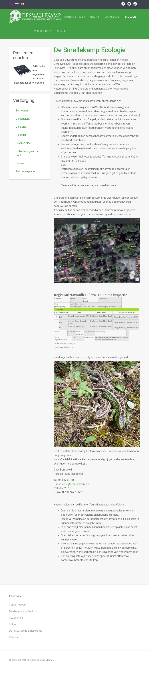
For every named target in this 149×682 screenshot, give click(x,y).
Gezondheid (16, 617)
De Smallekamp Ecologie (90, 50)
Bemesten (22, 110)
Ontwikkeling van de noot (27, 153)
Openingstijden (74, 16)
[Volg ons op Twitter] (129, 3)
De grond (21, 126)
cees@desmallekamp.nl (63, 347)
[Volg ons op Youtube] (135, 3)
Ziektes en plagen (26, 171)
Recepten (14, 637)
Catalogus (112, 16)
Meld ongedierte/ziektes (23, 611)
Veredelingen (43, 31)
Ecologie (130, 16)
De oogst (21, 134)
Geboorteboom (18, 604)
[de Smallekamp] (18, 16)
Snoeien (20, 163)
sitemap (49, 660)
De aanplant (23, 118)
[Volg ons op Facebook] (123, 3)
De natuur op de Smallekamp (25, 630)
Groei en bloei (23, 143)
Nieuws (94, 16)
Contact (63, 31)
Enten (12, 624)
